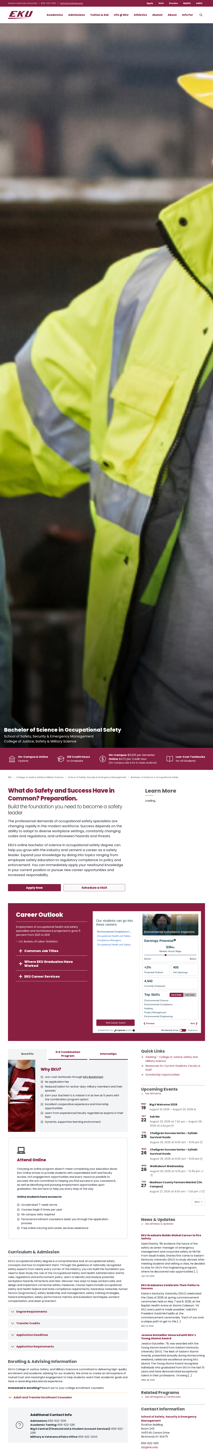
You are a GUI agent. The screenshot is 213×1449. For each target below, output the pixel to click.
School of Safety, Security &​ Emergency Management (97, 777)
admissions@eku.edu (71, 3)
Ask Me (155, 1117)
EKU (10, 777)
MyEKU (187, 3)
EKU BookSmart (93, 1077)
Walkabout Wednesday (167, 1166)
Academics (55, 15)
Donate (173, 3)
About (172, 15)
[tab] (27, 1054)
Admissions (76, 15)
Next (197, 1202)
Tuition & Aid (99, 15)
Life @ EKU (121, 15)
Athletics (140, 15)
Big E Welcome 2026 (163, 1104)
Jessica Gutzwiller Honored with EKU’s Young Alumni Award (168, 1336)
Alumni (157, 15)
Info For (187, 15)
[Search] (201, 15)
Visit (161, 3)
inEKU (199, 3)
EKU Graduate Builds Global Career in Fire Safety (171, 1237)
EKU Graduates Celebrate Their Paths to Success (170, 1287)
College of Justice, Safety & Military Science (40, 777)
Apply (150, 3)
